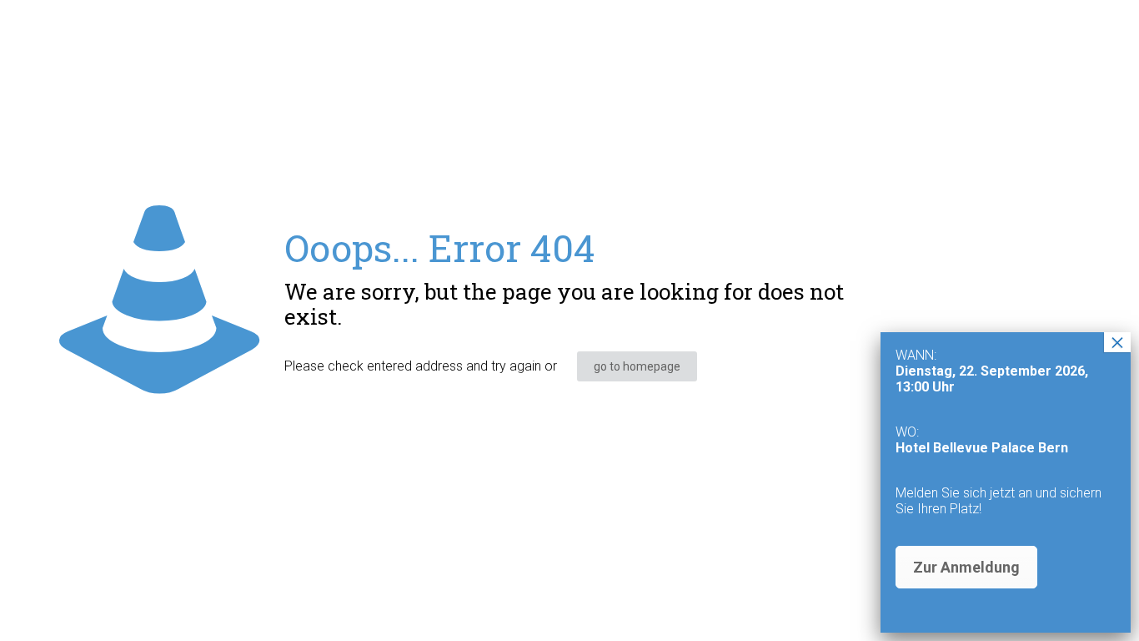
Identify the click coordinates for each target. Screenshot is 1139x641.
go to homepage (637, 366)
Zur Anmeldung (966, 567)
